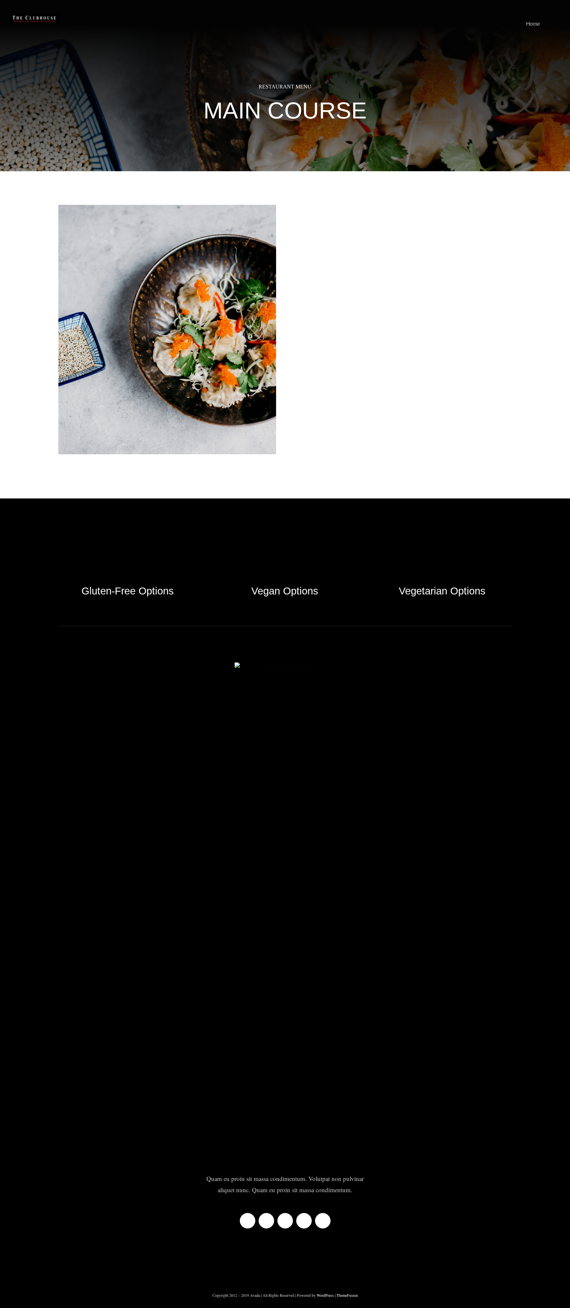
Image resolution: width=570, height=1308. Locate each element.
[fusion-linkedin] (304, 1220)
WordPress (326, 1295)
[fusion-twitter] (266, 1220)
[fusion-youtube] (323, 1220)
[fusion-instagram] (285, 1220)
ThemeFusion (347, 1295)
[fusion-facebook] (247, 1220)
